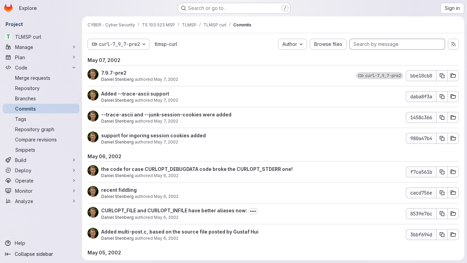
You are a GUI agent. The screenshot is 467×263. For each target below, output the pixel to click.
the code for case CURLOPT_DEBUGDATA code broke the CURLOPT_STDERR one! (197, 169)
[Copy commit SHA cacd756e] (442, 192)
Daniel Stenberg (117, 79)
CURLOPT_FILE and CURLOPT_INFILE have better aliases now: (174, 210)
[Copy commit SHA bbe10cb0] (442, 75)
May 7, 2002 (166, 79)
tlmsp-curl (166, 44)
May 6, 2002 (166, 175)
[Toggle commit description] (253, 211)
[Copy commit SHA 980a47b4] (442, 138)
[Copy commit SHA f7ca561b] (442, 171)
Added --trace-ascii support (135, 94)
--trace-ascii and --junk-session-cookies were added (166, 114)
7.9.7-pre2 (113, 73)
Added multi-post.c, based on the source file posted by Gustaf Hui (179, 232)
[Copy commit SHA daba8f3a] (442, 96)
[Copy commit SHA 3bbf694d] (442, 234)
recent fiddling (119, 190)
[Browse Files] (453, 75)
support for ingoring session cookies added (153, 135)
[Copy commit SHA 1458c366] (442, 117)
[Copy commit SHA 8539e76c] (442, 213)
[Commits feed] (453, 44)
